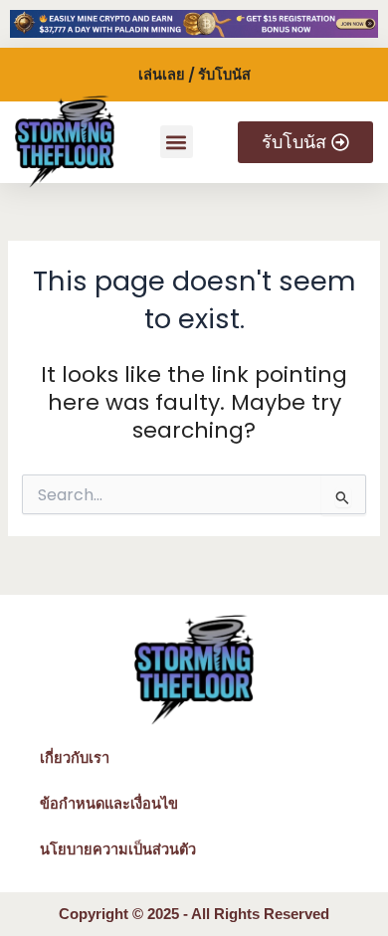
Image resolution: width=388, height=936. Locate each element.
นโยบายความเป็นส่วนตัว (118, 849)
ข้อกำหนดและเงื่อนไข (109, 804)
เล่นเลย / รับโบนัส (194, 75)
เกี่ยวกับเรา (74, 758)
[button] (176, 141)
